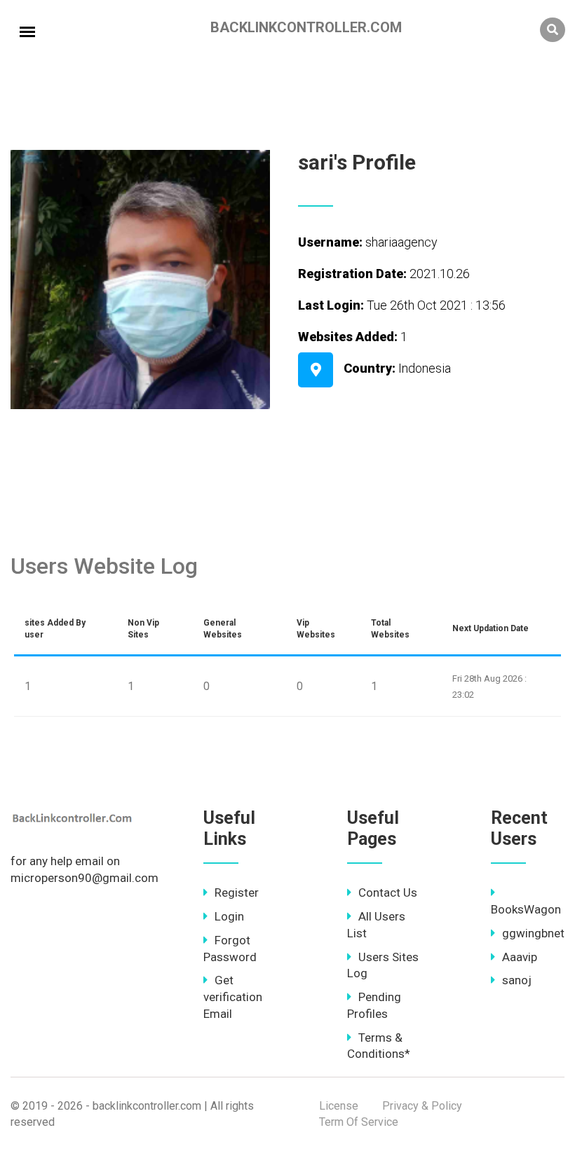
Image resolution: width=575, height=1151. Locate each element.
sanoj (517, 980)
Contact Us (387, 892)
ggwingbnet (533, 933)
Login (229, 916)
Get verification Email (232, 997)
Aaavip (519, 957)
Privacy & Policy (422, 1105)
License (338, 1105)
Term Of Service (358, 1122)
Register (237, 892)
